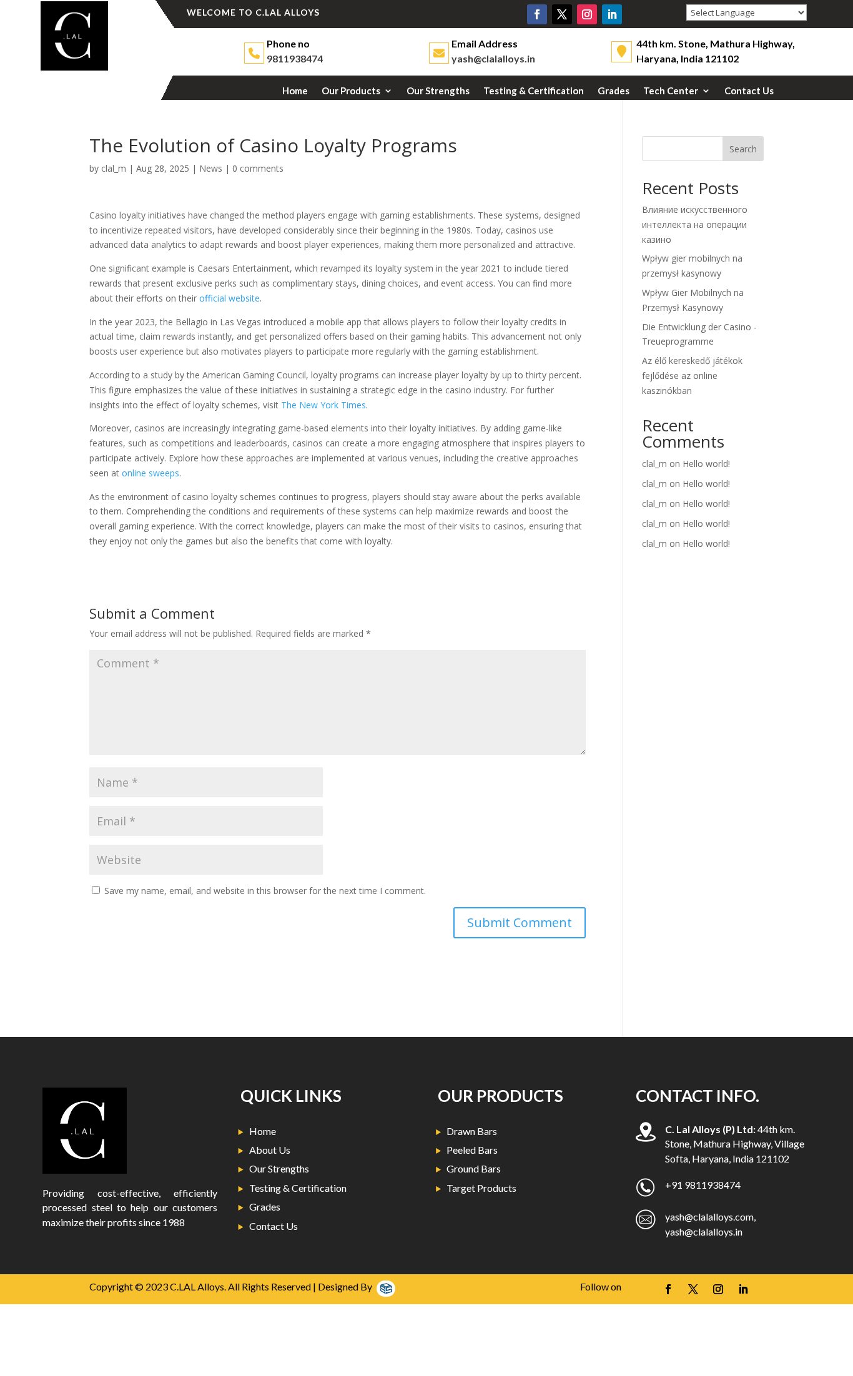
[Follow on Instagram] (587, 14)
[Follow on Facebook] (537, 14)
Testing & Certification (533, 91)
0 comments (258, 168)
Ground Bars (473, 1168)
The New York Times (323, 405)
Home (295, 91)
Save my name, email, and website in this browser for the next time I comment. (265, 891)
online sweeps (150, 473)
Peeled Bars (472, 1150)
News (210, 168)
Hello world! (706, 463)
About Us (269, 1150)
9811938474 (295, 58)
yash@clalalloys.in (493, 58)
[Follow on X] (562, 14)
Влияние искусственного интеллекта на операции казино (694, 224)
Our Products (351, 91)
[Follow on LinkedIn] (612, 14)
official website (229, 298)
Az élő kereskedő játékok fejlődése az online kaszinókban (692, 375)
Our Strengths (438, 91)
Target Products (481, 1188)
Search (743, 149)
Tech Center (670, 91)
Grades (613, 91)
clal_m (113, 168)
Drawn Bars (471, 1131)
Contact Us (749, 91)
